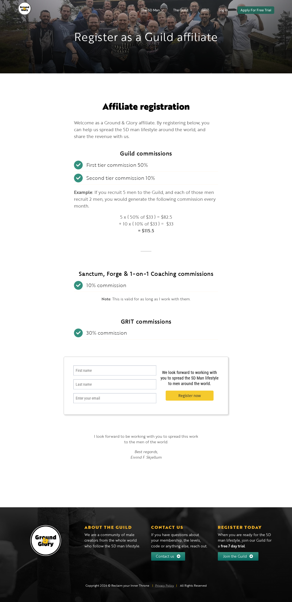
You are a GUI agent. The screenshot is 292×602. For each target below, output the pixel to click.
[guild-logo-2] (25, 3)
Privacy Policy (164, 585)
